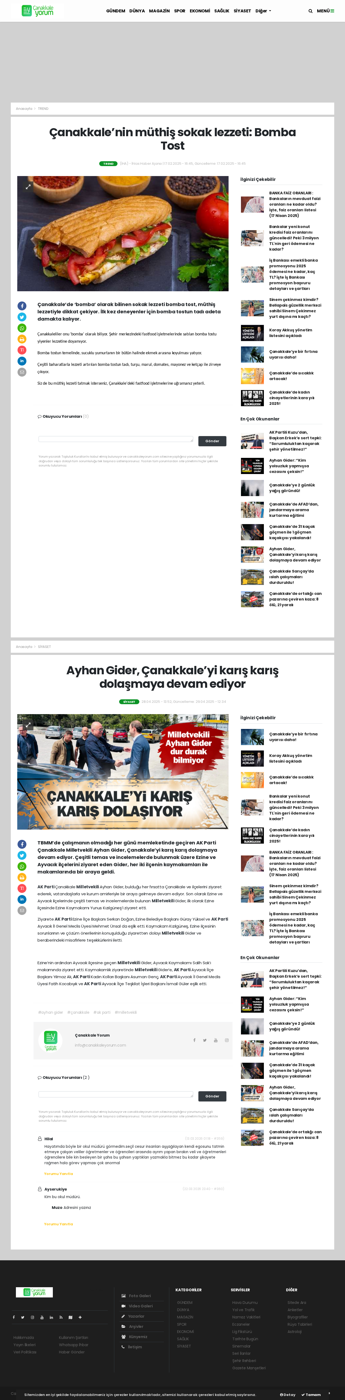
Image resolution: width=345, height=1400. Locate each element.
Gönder (212, 441)
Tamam (313, 1394)
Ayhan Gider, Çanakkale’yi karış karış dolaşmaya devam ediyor (295, 554)
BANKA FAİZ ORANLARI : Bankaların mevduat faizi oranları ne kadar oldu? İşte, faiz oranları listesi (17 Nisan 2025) (294, 204)
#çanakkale (78, 1012)
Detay (289, 1394)
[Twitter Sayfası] (25, 1317)
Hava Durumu (245, 1302)
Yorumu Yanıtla (58, 1173)
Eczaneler (241, 1324)
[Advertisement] (172, 62)
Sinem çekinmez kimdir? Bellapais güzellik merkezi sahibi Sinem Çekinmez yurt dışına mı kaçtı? (295, 308)
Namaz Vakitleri (246, 1317)
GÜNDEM (115, 11)
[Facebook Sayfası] (16, 1317)
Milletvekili (88, 887)
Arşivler (135, 1326)
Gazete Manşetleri (249, 1368)
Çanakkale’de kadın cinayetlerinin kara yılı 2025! (292, 398)
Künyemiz (137, 1336)
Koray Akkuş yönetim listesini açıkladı (290, 332)
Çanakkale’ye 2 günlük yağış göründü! (292, 487)
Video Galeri (140, 1306)
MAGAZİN (159, 11)
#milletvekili (126, 1012)
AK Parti (46, 887)
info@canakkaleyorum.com (100, 1045)
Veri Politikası (24, 1352)
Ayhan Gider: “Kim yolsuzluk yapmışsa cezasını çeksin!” (289, 466)
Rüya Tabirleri (300, 1324)
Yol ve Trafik (243, 1310)
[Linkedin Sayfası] (53, 1317)
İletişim (134, 1347)
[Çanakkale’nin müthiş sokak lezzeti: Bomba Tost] (123, 233)
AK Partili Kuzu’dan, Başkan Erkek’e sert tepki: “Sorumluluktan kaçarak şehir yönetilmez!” (295, 441)
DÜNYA (137, 11)
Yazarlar (135, 1316)
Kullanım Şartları (73, 1337)
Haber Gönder (72, 1352)
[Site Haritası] (73, 1317)
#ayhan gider (50, 1012)
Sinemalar (241, 1346)
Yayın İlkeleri (24, 1345)
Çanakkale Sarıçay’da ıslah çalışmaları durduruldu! (291, 577)
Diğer (262, 11)
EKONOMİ (200, 11)
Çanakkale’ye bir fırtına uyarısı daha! (293, 354)
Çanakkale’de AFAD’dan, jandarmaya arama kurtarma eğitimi (294, 509)
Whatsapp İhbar (73, 1345)
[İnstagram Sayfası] (35, 1317)
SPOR (179, 11)
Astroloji (295, 1331)
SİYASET (242, 11)
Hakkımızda (23, 1337)
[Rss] (63, 1317)
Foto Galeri (139, 1296)
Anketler (295, 1310)
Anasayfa (24, 108)
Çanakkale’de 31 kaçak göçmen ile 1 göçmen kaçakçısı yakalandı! (292, 532)
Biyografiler (298, 1317)
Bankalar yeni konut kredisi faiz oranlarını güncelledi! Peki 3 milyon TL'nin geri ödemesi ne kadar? (294, 238)
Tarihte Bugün (245, 1339)
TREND (43, 108)
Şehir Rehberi (244, 1360)
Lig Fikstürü (242, 1331)
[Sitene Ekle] (82, 1317)
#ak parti (101, 1012)
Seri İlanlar (241, 1353)
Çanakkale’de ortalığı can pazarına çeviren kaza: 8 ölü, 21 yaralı (295, 599)
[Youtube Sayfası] (44, 1317)
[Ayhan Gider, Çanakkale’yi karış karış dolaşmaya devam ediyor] (123, 771)
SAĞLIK (221, 11)
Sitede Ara (297, 1302)
